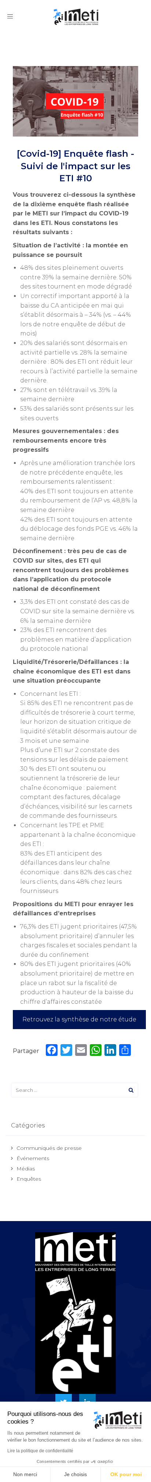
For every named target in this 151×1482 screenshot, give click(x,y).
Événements (32, 1158)
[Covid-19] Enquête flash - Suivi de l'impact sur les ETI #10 (75, 166)
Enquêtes (28, 1179)
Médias (25, 1168)
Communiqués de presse (49, 1148)
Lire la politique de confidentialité (40, 1450)
